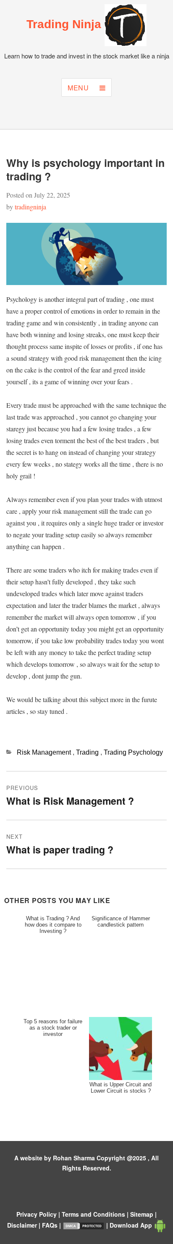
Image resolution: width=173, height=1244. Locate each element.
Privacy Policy (37, 1214)
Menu (79, 87)
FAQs (50, 1225)
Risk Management (45, 752)
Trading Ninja (65, 24)
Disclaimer (23, 1225)
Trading (88, 752)
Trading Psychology (133, 752)
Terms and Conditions (94, 1214)
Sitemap (142, 1214)
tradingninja (30, 206)
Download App (132, 1225)
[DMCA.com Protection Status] (84, 1225)
